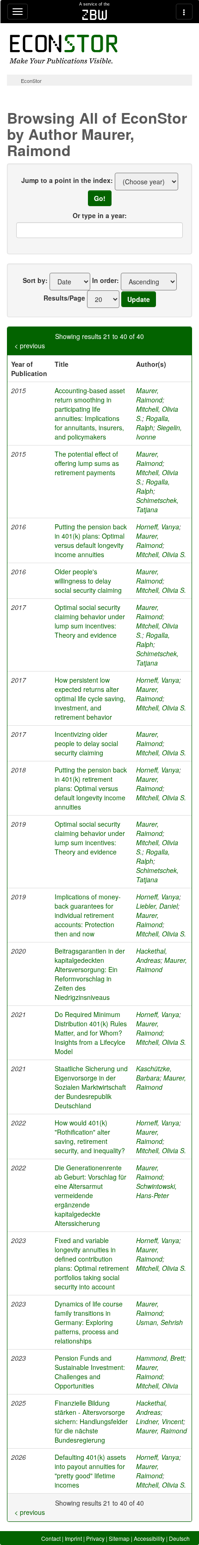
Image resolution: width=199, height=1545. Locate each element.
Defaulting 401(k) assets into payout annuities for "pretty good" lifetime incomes (90, 1470)
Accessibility (149, 1538)
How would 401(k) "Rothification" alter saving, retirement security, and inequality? (90, 1136)
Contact (51, 1538)
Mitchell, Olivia (157, 1385)
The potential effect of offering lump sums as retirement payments (87, 463)
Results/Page (64, 297)
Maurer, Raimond (149, 395)
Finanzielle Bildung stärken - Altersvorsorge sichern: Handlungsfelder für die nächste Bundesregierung (91, 1421)
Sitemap (119, 1538)
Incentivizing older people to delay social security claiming (86, 743)
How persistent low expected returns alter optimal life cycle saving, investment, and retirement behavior (90, 698)
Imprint (73, 1538)
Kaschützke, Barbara (154, 1073)
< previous (29, 345)
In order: (105, 280)
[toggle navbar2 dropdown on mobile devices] (184, 11)
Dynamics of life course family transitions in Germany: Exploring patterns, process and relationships (89, 1322)
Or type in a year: (100, 215)
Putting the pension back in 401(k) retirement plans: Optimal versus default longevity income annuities (91, 788)
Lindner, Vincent (159, 1421)
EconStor (31, 80)
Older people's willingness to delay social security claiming (88, 581)
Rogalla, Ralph (153, 423)
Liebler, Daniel (157, 906)
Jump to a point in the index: (67, 180)
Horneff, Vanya (157, 526)
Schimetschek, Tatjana (157, 505)
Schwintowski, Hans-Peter (156, 1190)
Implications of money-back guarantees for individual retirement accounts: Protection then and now (88, 915)
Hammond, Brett (160, 1358)
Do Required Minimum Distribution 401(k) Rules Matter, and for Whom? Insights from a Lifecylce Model (91, 1033)
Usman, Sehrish (159, 1322)
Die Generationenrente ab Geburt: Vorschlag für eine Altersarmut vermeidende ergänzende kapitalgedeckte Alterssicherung (90, 1195)
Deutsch (179, 1538)
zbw (94, 15)
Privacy (95, 1538)
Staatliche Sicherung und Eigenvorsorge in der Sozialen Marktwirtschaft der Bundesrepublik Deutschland (91, 1087)
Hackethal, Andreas (151, 955)
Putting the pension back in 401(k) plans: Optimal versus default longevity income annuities (91, 540)
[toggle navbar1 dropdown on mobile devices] (17, 11)
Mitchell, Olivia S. (161, 554)
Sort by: (35, 280)
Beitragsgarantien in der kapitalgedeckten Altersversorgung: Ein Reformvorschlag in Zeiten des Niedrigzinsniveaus (90, 974)
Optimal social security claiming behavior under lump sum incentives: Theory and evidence (90, 621)
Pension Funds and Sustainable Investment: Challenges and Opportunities (90, 1371)
